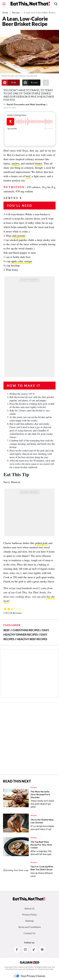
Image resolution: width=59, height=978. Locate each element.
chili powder (18, 235)
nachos (15, 163)
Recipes (16, 12)
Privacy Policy (29, 914)
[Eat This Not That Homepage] (30, 4)
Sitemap (29, 920)
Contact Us (29, 933)
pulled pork (41, 543)
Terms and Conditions (29, 926)
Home (5, 12)
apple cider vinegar (21, 261)
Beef (6, 630)
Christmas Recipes (26, 630)
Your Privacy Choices (33, 976)
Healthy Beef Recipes (32, 639)
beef (28, 176)
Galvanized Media (26, 967)
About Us (29, 908)
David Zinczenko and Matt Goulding (26, 104)
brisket (38, 163)
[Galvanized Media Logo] (29, 962)
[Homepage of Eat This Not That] (29, 899)
